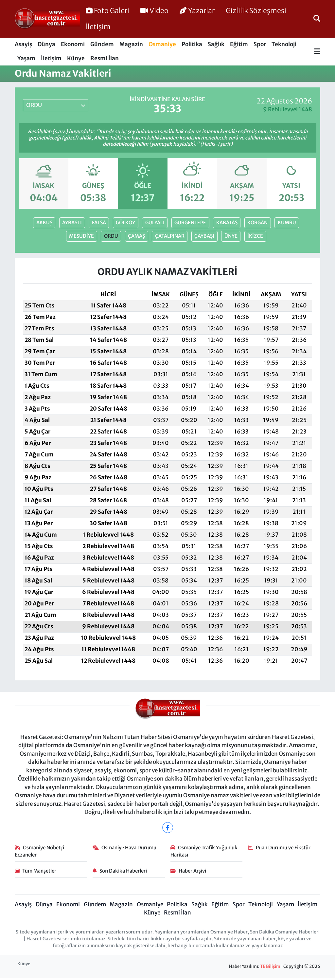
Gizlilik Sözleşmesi (256, 10)
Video (159, 10)
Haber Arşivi (192, 871)
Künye (76, 58)
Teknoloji (284, 44)
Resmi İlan (104, 58)
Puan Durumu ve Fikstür (283, 847)
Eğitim (239, 44)
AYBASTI (72, 222)
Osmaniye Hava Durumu (128, 847)
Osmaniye (162, 44)
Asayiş (23, 44)
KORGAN (257, 222)
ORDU (111, 236)
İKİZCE (255, 236)
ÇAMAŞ (136, 236)
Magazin (131, 44)
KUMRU (287, 222)
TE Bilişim (270, 966)
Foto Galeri (111, 10)
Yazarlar (201, 10)
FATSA (99, 222)
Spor (260, 44)
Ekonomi (73, 44)
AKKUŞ (44, 222)
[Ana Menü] (317, 52)
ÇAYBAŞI (204, 236)
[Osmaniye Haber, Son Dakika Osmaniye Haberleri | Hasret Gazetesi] (47, 19)
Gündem (102, 44)
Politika (192, 44)
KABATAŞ (227, 222)
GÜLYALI (155, 222)
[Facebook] (167, 827)
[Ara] (316, 18)
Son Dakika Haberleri (123, 871)
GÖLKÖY (125, 222)
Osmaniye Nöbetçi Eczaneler (39, 851)
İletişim (98, 26)
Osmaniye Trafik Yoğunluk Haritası (204, 851)
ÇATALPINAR (170, 236)
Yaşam (26, 58)
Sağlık (216, 44)
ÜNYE (231, 236)
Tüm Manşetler (39, 871)
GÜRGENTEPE (190, 222)
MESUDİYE (81, 236)
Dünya (46, 44)
